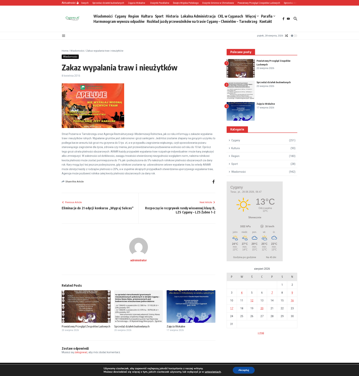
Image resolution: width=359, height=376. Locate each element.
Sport (159, 16)
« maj (261, 332)
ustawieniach (213, 372)
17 (231, 308)
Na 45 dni (271, 257)
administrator (138, 260)
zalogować (80, 352)
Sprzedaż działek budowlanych (132, 326)
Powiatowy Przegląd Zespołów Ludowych (86, 326)
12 (251, 300)
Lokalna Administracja (198, 16)
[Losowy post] (286, 35)
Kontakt (266, 21)
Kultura (147, 16)
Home (65, 50)
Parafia (266, 16)
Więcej (250, 16)
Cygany (120, 16)
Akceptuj (243, 370)
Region (133, 16)
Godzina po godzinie (244, 257)
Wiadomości (103, 16)
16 (292, 300)
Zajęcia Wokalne (176, 326)
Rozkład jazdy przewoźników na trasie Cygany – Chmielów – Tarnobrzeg (202, 21)
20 (261, 308)
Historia (172, 16)
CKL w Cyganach (230, 16)
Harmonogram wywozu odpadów (119, 21)
